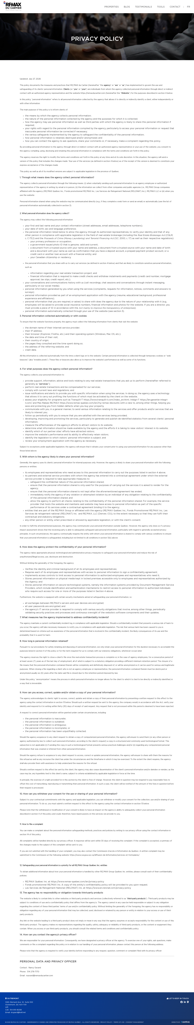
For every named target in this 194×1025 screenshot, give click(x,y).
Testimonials (143, 7)
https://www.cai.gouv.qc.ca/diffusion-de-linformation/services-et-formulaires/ (104, 855)
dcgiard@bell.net (18, 1012)
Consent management (135, 1022)
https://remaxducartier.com (93, 93)
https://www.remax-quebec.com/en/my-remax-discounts (90, 403)
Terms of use (118, 1022)
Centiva (185, 1022)
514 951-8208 (16, 1010)
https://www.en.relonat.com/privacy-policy (108, 888)
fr (188, 7)
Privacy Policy (106, 1022)
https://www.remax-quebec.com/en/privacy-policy (77, 882)
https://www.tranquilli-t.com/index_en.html (106, 400)
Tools (161, 7)
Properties (111, 7)
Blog (127, 7)
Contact (175, 7)
